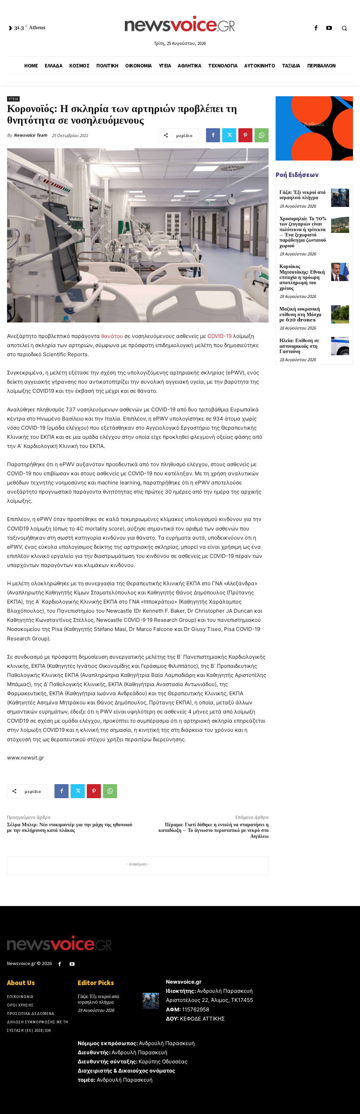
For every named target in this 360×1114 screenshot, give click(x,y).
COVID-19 (219, 336)
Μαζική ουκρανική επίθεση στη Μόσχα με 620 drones (300, 314)
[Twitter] (229, 135)
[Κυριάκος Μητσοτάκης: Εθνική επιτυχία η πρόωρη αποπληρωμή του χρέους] (340, 272)
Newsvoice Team (30, 135)
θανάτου (112, 336)
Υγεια (13, 99)
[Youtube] (329, 28)
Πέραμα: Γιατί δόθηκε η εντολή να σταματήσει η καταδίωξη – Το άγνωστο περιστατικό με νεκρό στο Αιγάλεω (214, 831)
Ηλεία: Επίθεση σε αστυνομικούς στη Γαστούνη (299, 346)
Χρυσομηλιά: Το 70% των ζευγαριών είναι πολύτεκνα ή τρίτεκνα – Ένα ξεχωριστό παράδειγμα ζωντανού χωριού (303, 232)
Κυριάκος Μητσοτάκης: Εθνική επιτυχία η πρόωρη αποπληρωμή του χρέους (302, 277)
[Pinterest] (245, 135)
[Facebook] (316, 28)
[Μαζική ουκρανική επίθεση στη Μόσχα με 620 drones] (340, 314)
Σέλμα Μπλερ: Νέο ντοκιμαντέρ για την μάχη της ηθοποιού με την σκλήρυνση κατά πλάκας (69, 828)
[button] (344, 28)
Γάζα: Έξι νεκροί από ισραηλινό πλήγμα (302, 195)
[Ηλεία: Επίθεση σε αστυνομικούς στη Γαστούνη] (340, 346)
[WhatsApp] (262, 135)
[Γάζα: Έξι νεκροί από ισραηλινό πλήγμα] (340, 198)
